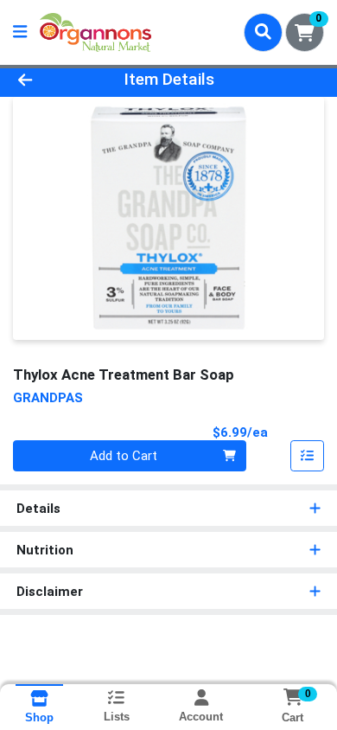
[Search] (263, 32)
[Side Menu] (20, 32)
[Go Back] (52, 80)
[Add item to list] (307, 455)
